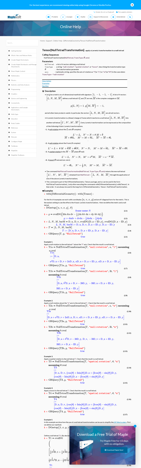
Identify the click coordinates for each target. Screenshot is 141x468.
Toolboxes (14, 146)
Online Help (57, 41)
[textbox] (84, 58)
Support (49, 41)
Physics (13, 80)
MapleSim (14, 150)
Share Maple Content (18, 71)
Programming (15, 89)
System (13, 132)
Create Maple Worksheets (20, 60)
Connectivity (15, 103)
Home (42, 41)
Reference (14, 128)
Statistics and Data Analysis (20, 85)
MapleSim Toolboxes (17, 155)
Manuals (14, 137)
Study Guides (15, 123)
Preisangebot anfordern (125, 12)
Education (14, 119)
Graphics (14, 94)
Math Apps (14, 114)
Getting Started (16, 51)
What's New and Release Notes (21, 55)
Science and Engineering (19, 98)
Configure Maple (16, 141)
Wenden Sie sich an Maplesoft (105, 12)
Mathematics (15, 76)
